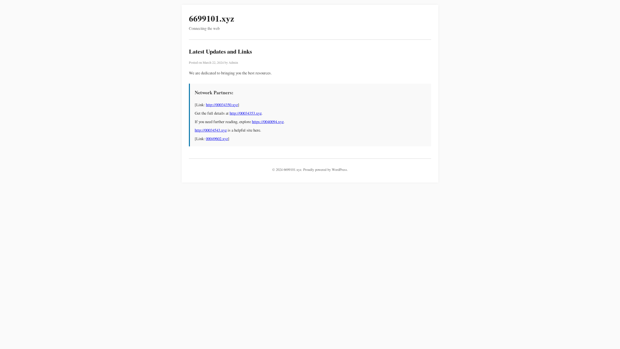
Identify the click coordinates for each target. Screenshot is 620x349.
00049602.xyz (217, 138)
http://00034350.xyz (222, 104)
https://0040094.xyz (268, 121)
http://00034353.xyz (246, 113)
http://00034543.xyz (211, 130)
